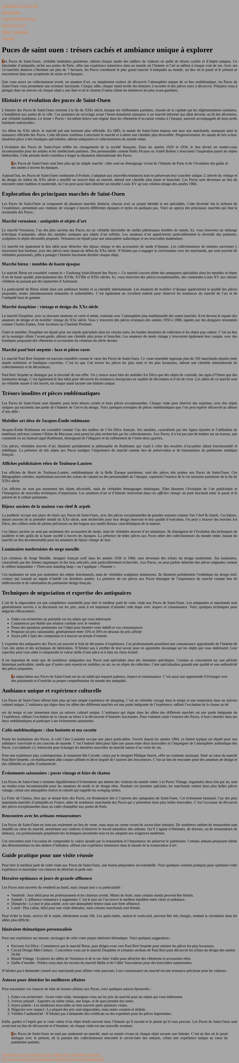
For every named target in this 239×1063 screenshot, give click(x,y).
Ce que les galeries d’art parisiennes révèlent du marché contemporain (53, 1059)
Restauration (11, 12)
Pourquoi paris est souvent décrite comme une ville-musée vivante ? (51, 1055)
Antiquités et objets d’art (20, 6)
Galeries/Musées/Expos (19, 19)
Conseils (8, 38)
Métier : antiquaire (15, 32)
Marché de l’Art (13, 25)
